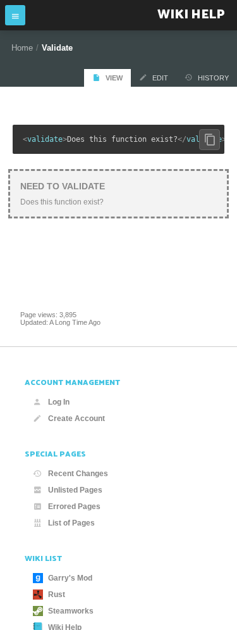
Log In (59, 402)
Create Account (76, 418)
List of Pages (71, 523)
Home (22, 48)
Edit (160, 78)
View (114, 78)
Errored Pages (74, 506)
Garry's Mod (70, 578)
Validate (57, 48)
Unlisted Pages (75, 490)
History (213, 78)
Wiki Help (191, 14)
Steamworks (71, 611)
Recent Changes (78, 473)
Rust (56, 594)
